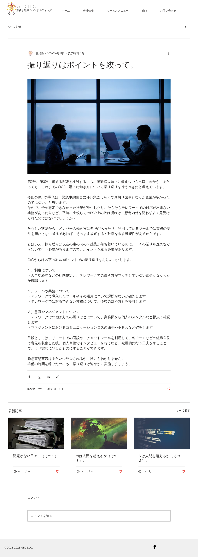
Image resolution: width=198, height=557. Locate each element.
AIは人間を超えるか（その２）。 (159, 458)
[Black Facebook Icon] (155, 547)
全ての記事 (15, 27)
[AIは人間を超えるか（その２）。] (162, 433)
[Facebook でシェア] (29, 377)
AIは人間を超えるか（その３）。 (96, 458)
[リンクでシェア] (58, 377)
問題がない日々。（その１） (35, 456)
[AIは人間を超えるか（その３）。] (99, 433)
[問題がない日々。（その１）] (36, 433)
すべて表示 (183, 410)
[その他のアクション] (168, 53)
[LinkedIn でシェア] (48, 377)
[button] (185, 27)
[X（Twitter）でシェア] (39, 377)
